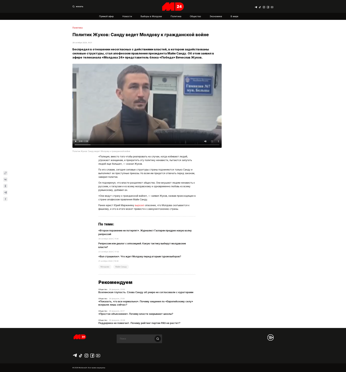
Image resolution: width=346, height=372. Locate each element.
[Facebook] (268, 6)
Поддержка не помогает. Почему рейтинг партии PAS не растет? (139, 323)
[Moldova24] (173, 6)
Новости (127, 16)
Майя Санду (121, 267)
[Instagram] (263, 6)
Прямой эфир (106, 16)
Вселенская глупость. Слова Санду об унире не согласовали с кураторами (145, 292)
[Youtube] (272, 6)
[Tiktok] (259, 6)
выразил (139, 205)
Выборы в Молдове (151, 16)
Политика (176, 16)
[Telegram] (255, 6)
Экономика (216, 16)
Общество (195, 16)
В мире (234, 16)
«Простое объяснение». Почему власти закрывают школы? (135, 313)
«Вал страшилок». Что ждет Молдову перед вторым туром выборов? (139, 256)
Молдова (105, 267)
